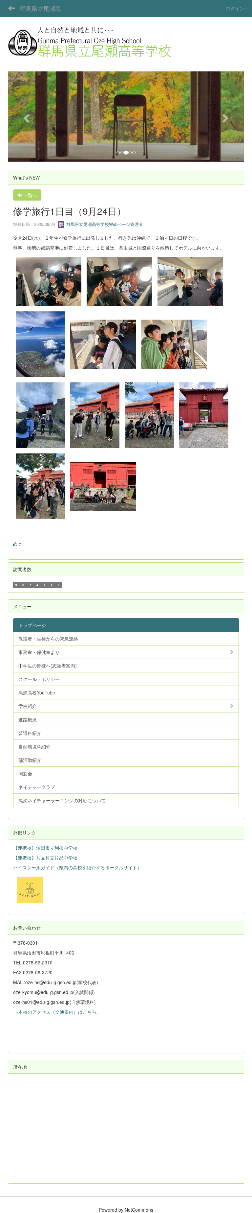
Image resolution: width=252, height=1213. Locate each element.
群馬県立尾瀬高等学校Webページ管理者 (104, 224)
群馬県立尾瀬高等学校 (47, 8)
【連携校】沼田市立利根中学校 (45, 847)
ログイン (235, 8)
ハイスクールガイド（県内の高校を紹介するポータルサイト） (77, 867)
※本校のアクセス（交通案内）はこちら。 (57, 1011)
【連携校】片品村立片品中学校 (45, 857)
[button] (25, 116)
